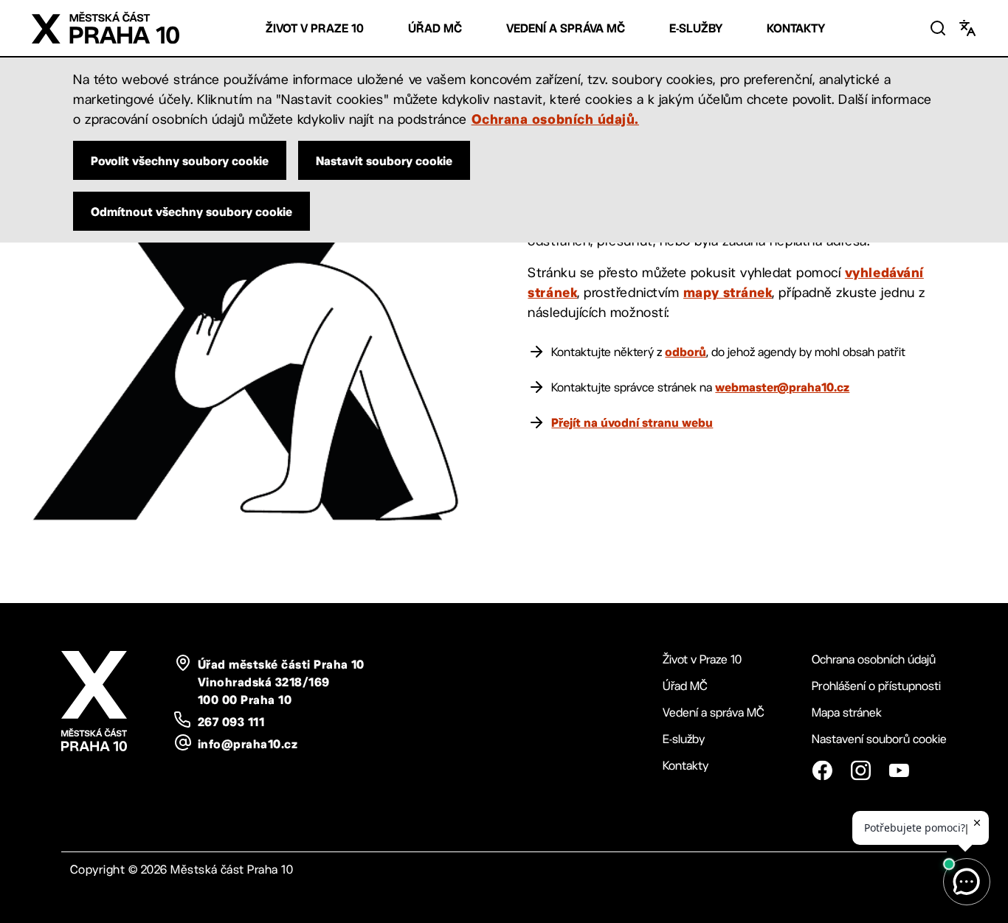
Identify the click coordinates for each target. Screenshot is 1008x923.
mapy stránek (727, 292)
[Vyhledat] (938, 28)
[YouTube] (898, 770)
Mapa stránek (847, 713)
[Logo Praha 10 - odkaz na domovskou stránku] (105, 28)
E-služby (695, 28)
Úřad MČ (435, 28)
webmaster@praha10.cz (782, 387)
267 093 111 (231, 721)
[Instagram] (860, 770)
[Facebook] (822, 770)
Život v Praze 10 (315, 28)
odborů (685, 351)
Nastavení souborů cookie (879, 739)
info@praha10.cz (247, 743)
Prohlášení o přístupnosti (876, 686)
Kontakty (796, 28)
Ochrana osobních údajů (874, 659)
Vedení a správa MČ (565, 28)
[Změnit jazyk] (967, 28)
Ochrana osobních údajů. (555, 118)
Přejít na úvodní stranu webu (632, 422)
